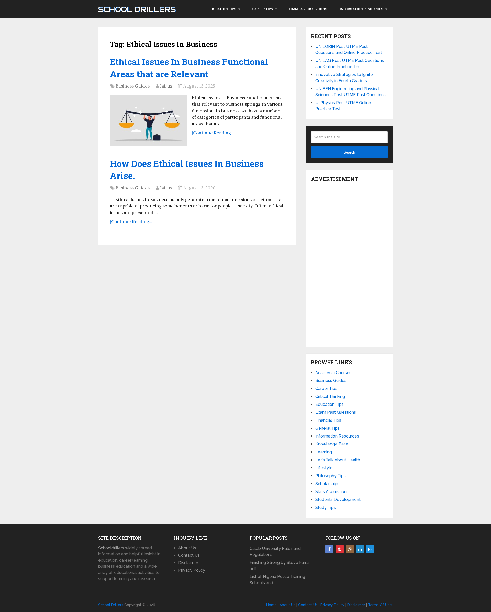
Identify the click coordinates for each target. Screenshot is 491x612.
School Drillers (137, 9)
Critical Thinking (330, 396)
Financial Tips (328, 420)
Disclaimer (188, 562)
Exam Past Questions (308, 9)
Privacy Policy (191, 570)
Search (349, 152)
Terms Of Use (380, 605)
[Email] (370, 549)
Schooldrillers (111, 547)
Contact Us (189, 555)
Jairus (166, 86)
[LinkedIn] (360, 549)
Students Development (338, 499)
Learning (323, 452)
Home (271, 605)
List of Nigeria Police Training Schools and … (277, 579)
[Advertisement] (349, 263)
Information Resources (361, 9)
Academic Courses (333, 372)
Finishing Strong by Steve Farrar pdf (280, 565)
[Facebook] (329, 549)
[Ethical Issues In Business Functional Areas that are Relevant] (148, 120)
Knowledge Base (331, 444)
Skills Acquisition (331, 491)
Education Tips (222, 9)
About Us (187, 547)
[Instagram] (350, 549)
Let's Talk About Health (337, 459)
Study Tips (325, 507)
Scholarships (327, 483)
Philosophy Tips (330, 475)
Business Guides (133, 86)
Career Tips (262, 9)
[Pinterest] (340, 549)
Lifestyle (323, 467)
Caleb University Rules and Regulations (275, 551)
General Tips (327, 428)
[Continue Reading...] (214, 133)
